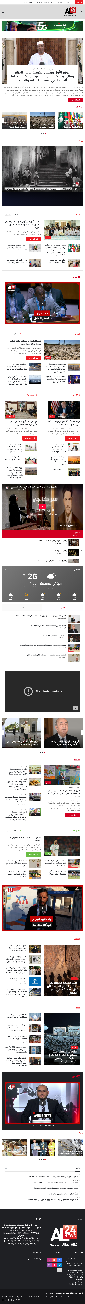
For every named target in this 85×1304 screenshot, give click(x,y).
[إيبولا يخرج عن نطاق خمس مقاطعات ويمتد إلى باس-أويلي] (35, 1039)
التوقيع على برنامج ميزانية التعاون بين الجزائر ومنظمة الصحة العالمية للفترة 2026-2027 (16, 1061)
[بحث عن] (82, 12)
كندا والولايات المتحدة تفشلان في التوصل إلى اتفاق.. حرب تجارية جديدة (18, 771)
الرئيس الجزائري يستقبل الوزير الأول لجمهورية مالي (23, 422)
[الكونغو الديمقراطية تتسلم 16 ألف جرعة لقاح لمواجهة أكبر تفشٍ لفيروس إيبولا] (62, 1039)
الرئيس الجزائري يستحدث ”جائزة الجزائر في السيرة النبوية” (47, 625)
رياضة (15, 830)
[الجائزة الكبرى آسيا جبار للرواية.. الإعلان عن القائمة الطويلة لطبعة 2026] (35, 949)
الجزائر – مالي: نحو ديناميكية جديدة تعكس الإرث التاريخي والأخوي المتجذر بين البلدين (14, 448)
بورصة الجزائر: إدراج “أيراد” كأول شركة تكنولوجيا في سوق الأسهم (71, 1152)
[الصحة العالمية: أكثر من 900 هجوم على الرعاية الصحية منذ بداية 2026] (35, 1050)
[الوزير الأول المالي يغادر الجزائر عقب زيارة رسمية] (74, 263)
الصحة (25, 1296)
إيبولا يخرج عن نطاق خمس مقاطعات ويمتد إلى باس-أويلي (17, 1039)
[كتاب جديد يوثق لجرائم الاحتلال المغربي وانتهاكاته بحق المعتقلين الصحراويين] (35, 959)
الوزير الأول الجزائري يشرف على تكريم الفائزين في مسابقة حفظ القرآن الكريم (23, 224)
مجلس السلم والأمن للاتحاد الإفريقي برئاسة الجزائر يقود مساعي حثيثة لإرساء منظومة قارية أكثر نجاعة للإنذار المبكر (72, 124)
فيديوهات (19, 1296)
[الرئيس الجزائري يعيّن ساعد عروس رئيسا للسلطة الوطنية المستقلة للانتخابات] (74, 619)
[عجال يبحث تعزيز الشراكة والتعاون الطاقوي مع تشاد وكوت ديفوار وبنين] (74, 447)
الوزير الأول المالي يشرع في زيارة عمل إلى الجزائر (14, 458)
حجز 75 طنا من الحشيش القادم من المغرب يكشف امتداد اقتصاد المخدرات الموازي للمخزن (14, 124)
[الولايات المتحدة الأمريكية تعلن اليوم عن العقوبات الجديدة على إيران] (74, 379)
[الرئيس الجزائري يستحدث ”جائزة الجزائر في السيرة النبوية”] (74, 628)
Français (11, 1296)
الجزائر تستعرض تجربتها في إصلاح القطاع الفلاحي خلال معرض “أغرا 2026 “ (64, 793)
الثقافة (31, 1296)
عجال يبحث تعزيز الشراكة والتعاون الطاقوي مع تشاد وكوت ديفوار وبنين (58, 448)
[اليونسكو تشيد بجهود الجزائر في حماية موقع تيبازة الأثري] (35, 981)
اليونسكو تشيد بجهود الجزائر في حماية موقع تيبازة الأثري (18, 981)
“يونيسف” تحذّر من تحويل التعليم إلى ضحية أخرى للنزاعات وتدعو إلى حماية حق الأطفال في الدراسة (17, 380)
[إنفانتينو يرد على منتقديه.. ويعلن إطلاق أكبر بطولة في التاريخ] (74, 658)
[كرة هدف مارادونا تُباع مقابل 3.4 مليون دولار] (74, 874)
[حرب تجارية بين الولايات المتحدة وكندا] (74, 472)
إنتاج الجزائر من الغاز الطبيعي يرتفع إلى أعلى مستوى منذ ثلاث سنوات (57, 460)
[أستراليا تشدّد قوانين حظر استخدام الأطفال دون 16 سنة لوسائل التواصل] (14, 1147)
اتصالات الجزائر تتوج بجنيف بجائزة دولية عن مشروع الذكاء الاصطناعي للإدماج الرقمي (43, 1151)
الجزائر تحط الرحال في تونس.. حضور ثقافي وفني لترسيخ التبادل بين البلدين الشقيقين (16, 970)
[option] (70, 120)
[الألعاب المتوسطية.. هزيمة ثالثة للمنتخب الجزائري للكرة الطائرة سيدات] (74, 648)
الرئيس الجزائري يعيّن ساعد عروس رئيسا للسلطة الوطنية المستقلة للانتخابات (41, 615)
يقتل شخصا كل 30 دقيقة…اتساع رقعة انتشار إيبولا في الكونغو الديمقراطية (16, 1028)
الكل (21, 214)
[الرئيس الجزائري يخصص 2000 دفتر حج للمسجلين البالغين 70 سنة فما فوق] (35, 248)
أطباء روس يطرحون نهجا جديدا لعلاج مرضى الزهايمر (17, 1016)
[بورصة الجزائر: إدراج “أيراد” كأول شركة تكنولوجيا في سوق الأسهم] (70, 1147)
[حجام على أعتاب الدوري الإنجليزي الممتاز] (74, 638)
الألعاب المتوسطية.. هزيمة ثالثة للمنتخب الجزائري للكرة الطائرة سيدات (43, 645)
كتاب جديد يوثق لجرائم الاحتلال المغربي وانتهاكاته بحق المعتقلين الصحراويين (16, 959)
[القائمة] (3, 12)
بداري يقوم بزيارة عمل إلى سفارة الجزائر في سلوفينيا (17, 261)
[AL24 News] (70, 11)
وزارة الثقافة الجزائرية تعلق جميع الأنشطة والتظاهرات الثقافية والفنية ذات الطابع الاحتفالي (16, 993)
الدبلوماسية (43, 1296)
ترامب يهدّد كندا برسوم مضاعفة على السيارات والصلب (64, 422)
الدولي (16, 334)
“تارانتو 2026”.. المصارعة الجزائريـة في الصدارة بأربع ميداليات (17, 874)
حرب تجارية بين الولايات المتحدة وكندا (57, 470)
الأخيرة (62, 607)
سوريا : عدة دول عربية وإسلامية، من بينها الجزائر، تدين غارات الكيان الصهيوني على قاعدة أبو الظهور (15, 472)
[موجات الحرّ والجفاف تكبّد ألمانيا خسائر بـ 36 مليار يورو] (42, 120)
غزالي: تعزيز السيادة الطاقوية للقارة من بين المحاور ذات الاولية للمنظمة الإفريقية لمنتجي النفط (16, 815)
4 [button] (39, 133)
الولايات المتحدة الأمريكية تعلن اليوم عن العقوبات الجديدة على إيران (56, 379)
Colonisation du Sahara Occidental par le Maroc (58, 2)
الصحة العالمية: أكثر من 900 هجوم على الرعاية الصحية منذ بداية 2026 (16, 1049)
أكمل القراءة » (75, 100)
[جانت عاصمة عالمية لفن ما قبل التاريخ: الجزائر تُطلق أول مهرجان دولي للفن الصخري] (62, 970)
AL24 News (49, 1293)
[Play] (42, 303)
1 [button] (45, 133)
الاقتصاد (36, 1296)
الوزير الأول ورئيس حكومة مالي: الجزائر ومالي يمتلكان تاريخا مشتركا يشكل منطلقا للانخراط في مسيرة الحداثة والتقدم (42, 76)
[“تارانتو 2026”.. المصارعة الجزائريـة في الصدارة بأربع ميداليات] (35, 874)
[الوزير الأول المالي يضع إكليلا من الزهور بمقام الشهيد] (21, 733)
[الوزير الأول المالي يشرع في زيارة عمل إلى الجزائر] (31, 460)
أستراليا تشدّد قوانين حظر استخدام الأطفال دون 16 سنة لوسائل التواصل (14, 1151)
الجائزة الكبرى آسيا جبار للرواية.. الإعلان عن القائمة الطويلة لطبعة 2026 (17, 948)
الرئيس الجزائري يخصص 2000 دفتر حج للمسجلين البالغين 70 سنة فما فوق (16, 247)
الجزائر (16, 214)
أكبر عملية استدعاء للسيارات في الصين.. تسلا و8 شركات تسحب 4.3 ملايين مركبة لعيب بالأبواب (16, 800)
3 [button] (41, 133)
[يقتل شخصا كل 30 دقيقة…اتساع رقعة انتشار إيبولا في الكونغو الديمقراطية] (35, 1028)
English (4, 1296)
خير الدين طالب (46, 69)
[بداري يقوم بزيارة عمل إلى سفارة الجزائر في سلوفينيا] (35, 263)
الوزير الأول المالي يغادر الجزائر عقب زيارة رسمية (57, 261)
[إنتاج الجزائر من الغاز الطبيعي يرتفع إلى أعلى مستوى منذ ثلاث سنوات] (74, 460)
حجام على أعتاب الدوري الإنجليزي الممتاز (53, 635)
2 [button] (43, 133)
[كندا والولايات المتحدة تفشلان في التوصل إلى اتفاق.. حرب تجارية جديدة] (35, 769)
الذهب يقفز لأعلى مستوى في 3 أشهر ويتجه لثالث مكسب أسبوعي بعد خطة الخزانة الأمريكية (17, 785)
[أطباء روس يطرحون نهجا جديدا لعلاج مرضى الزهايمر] (35, 1017)
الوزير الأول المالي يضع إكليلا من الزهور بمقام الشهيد (23, 743)
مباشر (62, 1296)
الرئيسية (67, 1296)
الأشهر (22, 607)
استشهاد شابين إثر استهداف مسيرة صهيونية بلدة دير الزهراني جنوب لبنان (16, 367)
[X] (59, 1270)
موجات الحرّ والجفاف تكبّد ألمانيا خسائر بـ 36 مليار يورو (43, 126)
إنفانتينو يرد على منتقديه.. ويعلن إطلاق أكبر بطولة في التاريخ (46, 655)
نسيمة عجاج (74, 787)
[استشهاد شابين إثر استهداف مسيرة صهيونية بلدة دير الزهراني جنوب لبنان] (35, 367)
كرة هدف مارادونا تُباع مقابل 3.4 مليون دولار (57, 873)
